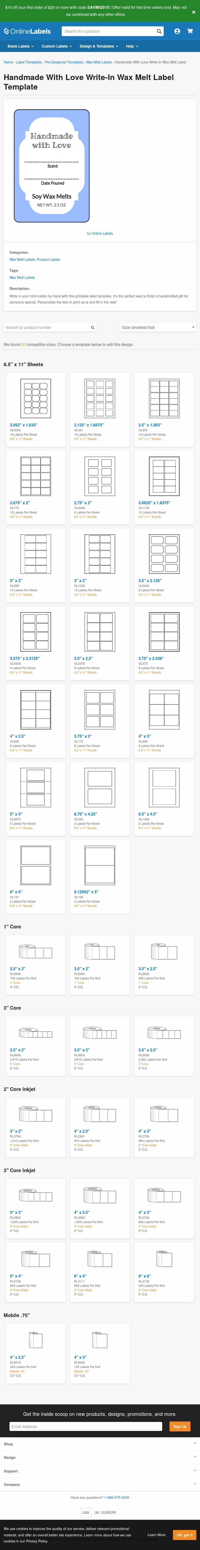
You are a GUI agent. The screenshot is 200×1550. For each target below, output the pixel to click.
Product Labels (48, 259)
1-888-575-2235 (116, 1497)
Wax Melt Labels (99, 62)
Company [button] (12, 1484)
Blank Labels (19, 46)
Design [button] (10, 1457)
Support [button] (11, 1471)
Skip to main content (17, 10)
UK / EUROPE (105, 1512)
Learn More (157, 1534)
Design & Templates (97, 46)
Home (8, 62)
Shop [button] (8, 1443)
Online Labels (102, 233)
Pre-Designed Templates (64, 62)
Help (130, 46)
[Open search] (159, 31)
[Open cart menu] (189, 31)
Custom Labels (55, 46)
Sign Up (180, 1426)
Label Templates (29, 62)
